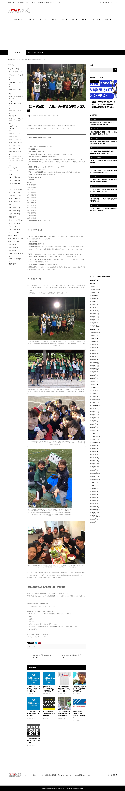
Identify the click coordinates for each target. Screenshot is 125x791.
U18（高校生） (13, 183)
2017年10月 (93, 479)
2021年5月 (93, 347)
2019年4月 (93, 424)
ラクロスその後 (13, 136)
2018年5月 (93, 457)
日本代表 (11, 217)
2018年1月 (93, 470)
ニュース (16, 53)
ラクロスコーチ (13, 198)
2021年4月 (93, 350)
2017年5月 (93, 494)
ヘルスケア (11, 235)
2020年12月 (93, 362)
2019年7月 (93, 415)
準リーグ (11, 226)
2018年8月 (93, 448)
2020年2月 (93, 393)
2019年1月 (93, 433)
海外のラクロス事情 (14, 220)
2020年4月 (93, 387)
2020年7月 (93, 378)
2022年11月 (93, 292)
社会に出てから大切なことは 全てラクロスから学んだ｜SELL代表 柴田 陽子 (16, 159)
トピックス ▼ (18, 19)
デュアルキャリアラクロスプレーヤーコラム (16, 120)
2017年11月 (93, 476)
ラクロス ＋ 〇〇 (13, 133)
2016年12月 (93, 510)
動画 (10, 204)
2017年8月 (93, 485)
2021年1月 (93, 359)
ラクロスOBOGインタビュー (16, 76)
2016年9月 (93, 519)
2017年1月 (93, 506)
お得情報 (11, 244)
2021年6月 (93, 344)
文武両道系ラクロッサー (16, 110)
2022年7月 (93, 304)
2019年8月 (93, 412)
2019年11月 (93, 402)
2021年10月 (93, 332)
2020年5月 (93, 384)
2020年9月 (93, 372)
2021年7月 (93, 341)
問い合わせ (61, 775)
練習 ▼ (84, 19)
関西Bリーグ (12, 232)
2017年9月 (93, 482)
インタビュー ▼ (31, 19)
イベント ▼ (63, 19)
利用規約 (53, 775)
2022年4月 (93, 313)
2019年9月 (93, 408)
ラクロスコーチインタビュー (16, 83)
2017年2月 (93, 503)
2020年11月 (93, 366)
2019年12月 (93, 399)
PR (9, 174)
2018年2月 (93, 467)
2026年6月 (93, 280)
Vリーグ (11, 186)
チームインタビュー (14, 72)
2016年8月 (93, 522)
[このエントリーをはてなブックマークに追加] (36, 643)
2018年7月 (93, 451)
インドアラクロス (14, 189)
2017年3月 (93, 500)
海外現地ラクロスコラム (16, 151)
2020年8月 (93, 375)
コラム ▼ (53, 19)
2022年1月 (93, 323)
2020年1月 (93, 396)
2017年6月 (93, 491)
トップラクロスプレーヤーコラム (16, 127)
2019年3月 (93, 427)
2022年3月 (93, 317)
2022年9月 (93, 298)
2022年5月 (93, 310)
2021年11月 (93, 329)
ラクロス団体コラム (14, 142)
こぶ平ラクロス (13, 195)
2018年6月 (93, 454)
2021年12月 (93, 326)
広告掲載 (47, 775)
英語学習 (11, 264)
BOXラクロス (12, 171)
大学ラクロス (12, 210)
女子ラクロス (12, 214)
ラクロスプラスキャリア (16, 253)
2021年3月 (93, 353)
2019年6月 (93, 418)
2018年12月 (93, 436)
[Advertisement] (62, 36)
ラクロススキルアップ (14, 238)
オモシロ (10, 116)
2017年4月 (93, 497)
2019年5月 (93, 421)
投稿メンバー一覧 (38, 775)
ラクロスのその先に (14, 139)
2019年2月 (93, 430)
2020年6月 (93, 381)
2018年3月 (93, 464)
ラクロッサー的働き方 (15, 259)
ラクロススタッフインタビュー (16, 90)
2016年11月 (93, 513)
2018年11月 (93, 439)
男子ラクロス (12, 229)
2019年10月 (93, 405)
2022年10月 (93, 295)
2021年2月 (93, 356)
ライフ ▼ (43, 19)
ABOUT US (28, 775)
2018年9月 (93, 445)
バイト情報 (12, 250)
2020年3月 (93, 390)
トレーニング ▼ (95, 19)
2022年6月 (93, 307)
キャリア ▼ (108, 19)
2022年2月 (93, 320)
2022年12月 (93, 289)
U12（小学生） (13, 177)
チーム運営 (12, 247)
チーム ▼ (74, 19)
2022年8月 (93, 301)
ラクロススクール (14, 201)
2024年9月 (93, 283)
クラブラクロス (13, 192)
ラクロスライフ (12, 241)
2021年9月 (93, 335)
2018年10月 (93, 442)
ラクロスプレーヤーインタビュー (16, 97)
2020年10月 (93, 369)
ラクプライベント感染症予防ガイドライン (78, 775)
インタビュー (11, 69)
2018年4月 (93, 461)
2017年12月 (93, 473)
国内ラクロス (12, 207)
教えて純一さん (13, 148)
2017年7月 (93, 488)
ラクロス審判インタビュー (16, 104)
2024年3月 (93, 286)
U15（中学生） (13, 180)
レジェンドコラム (14, 145)
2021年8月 (93, 338)
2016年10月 (93, 516)
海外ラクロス (12, 223)
